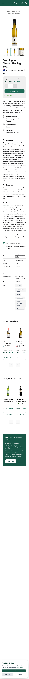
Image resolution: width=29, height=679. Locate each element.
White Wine (15, 11)
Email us (11, 461)
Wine (8, 11)
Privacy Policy (20, 667)
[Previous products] (11, 365)
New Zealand (19, 260)
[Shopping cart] (26, 3)
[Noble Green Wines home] (14, 3)
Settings (20, 674)
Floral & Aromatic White (13, 13)
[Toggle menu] (3, 3)
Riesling (8, 127)
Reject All (7, 674)
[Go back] (4, 12)
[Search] (22, 3)
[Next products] (18, 365)
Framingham (6, 205)
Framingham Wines (12, 132)
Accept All (13, 671)
